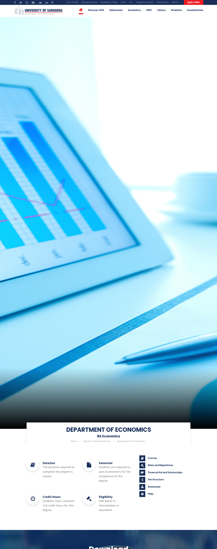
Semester (106, 463)
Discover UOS (96, 10)
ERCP (123, 2)
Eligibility (105, 497)
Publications (163, 2)
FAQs (151, 493)
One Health (72, 2)
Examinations (195, 10)
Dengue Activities (145, 2)
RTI (131, 2)
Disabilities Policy (109, 2)
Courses (152, 458)
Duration (49, 463)
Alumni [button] (175, 2)
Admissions (116, 10)
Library (161, 10)
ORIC (149, 10)
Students (176, 10)
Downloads (154, 486)
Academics (134, 10)
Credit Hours (52, 497)
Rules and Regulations (160, 465)
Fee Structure (156, 479)
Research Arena (89, 2)
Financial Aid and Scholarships (165, 472)
